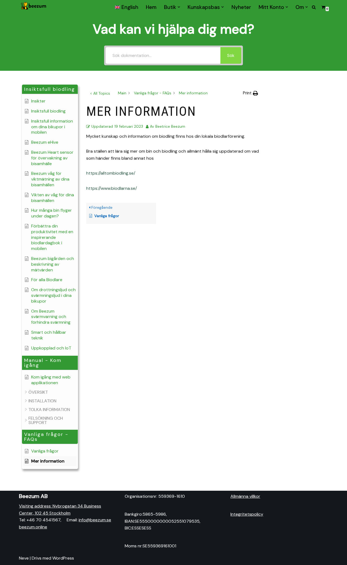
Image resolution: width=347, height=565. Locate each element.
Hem (151, 7)
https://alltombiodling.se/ (110, 173)
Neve (24, 558)
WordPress (63, 558)
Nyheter (241, 7)
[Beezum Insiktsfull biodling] (34, 7)
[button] (179, 7)
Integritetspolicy (246, 514)
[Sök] (314, 7)
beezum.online (33, 527)
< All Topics (100, 93)
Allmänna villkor (245, 496)
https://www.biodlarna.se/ (111, 188)
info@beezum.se (95, 520)
